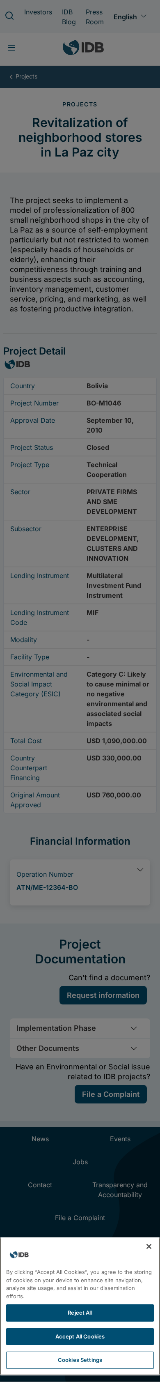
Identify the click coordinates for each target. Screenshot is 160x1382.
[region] (80, 1306)
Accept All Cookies (80, 1336)
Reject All (80, 1312)
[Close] (149, 1246)
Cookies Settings (80, 1360)
